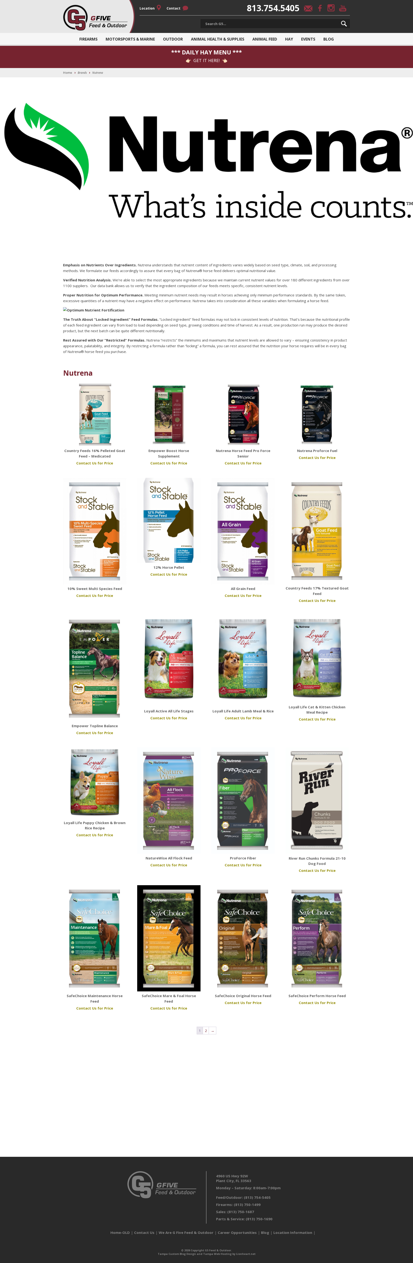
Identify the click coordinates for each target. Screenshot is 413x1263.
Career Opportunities (237, 1232)
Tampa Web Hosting (217, 1254)
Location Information (292, 1232)
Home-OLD (120, 1232)
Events (308, 39)
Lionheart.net (245, 1254)
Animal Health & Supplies (217, 39)
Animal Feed (264, 39)
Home (67, 72)
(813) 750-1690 (259, 1218)
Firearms (88, 39)
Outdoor (173, 39)
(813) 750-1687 (240, 1211)
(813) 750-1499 (247, 1204)
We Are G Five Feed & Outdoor (186, 1232)
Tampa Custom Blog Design (177, 1254)
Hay (289, 39)
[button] (344, 23)
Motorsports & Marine (130, 39)
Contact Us (144, 1232)
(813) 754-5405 (257, 1197)
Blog (328, 39)
